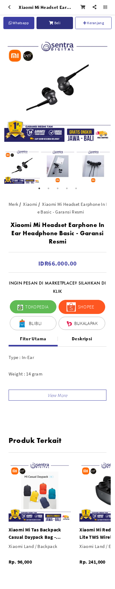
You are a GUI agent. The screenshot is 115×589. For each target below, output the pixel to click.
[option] (57, 89)
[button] (57, 395)
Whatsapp (20, 23)
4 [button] (67, 188)
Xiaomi (30, 204)
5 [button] (76, 188)
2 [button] (48, 188)
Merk (13, 204)
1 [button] (39, 188)
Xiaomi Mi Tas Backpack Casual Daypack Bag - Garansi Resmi (35, 534)
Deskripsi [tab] (82, 339)
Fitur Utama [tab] (33, 339)
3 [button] (58, 188)
